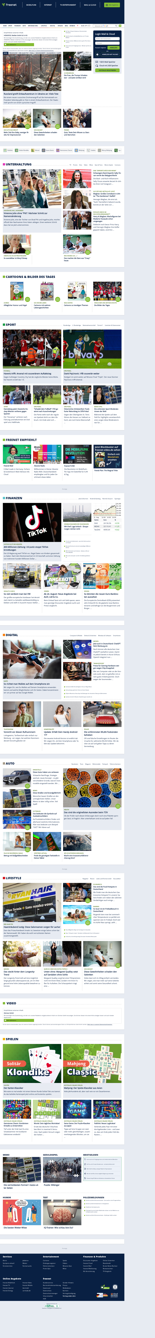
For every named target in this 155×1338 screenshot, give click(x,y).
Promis (75, 165)
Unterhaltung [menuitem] (33, 26)
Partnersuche (27, 1266)
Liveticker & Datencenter (113, 325)
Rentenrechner (108, 1268)
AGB (44, 1299)
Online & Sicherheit (90, 635)
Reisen (92, 878)
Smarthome (117, 635)
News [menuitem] (5, 26)
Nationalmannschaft (89, 325)
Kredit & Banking (95, 498)
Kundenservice (48, 1283)
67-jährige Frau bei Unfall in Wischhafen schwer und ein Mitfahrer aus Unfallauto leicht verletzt (102, 1211)
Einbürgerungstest (49, 1263)
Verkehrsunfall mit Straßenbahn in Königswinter (97, 1203)
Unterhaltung (19, 164)
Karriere (65, 1290)
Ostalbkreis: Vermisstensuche (93, 1207)
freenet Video (27, 1283)
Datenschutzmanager (50, 1293)
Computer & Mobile (76, 635)
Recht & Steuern (107, 498)
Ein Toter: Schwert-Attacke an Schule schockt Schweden (76, 31)
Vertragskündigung (69, 1293)
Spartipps (117, 498)
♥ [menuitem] (77, 25)
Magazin (88, 764)
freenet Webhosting (89, 1268)
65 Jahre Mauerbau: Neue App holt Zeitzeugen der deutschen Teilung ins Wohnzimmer (86, 693)
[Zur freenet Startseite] (9, 5)
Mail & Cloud (90, 5)
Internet (48, 5)
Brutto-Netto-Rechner (110, 1266)
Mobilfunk (31, 5)
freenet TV (6, 1285)
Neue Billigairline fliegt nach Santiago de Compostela (78, 930)
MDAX (96, 526)
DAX (96, 523)
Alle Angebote (113, 5)
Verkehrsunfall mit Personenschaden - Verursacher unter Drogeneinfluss (103, 1200)
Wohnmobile (96, 764)
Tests (81, 764)
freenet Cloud (87, 1263)
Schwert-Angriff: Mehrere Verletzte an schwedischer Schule (101, 1178)
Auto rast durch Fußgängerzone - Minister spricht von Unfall (78, 46)
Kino (80, 165)
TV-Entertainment (68, 5)
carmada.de (27, 1290)
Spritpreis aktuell (8, 1263)
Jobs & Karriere (83, 498)
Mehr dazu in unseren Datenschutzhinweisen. (41, 50)
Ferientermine (7, 1266)
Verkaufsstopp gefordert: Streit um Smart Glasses (77, 690)
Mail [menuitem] (66, 26)
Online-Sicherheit (109, 1260)
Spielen (12, 1039)
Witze (91, 165)
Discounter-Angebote (90, 1260)
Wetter (25, 1263)
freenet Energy (8, 1290)
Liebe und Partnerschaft (103, 878)
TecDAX (97, 530)
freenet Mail (87, 1266)
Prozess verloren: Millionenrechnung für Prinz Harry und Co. (78, 41)
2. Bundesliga (76, 325)
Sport (11, 325)
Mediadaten (67, 1288)
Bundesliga (66, 325)
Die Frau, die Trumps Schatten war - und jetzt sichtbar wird (100, 1164)
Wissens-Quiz (67, 1266)
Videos (65, 1263)
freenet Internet (8, 1288)
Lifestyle (13, 878)
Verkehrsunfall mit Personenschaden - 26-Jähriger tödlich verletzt (101, 1215)
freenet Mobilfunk (9, 1283)
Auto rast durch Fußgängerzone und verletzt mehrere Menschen (102, 1159)
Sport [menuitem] (10, 26)
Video (85, 165)
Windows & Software (104, 635)
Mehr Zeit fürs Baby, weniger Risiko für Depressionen (99, 1169)
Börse (5, 1260)
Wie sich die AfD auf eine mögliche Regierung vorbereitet (100, 1173)
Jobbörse (25, 1260)
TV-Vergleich (107, 1271)
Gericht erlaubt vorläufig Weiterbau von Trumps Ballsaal (77, 36)
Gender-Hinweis (68, 1283)
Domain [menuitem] (72, 26)
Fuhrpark (105, 764)
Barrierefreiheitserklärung (52, 1285)
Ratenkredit (107, 1263)
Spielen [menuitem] (60, 26)
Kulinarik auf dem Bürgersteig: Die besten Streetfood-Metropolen (81, 936)
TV (70, 165)
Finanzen (14, 498)
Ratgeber (85, 878)
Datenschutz (47, 1290)
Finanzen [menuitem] (17, 26)
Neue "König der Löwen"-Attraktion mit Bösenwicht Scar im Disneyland (82, 933)
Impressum (47, 1288)
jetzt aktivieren (11, 44)
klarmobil (26, 1288)
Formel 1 (100, 325)
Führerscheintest (115, 764)
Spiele (65, 1260)
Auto (10, 763)
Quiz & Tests (99, 165)
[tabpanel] (32, 78)
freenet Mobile (28, 1285)
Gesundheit (117, 878)
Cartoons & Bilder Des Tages (30, 277)
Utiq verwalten (48, 1296)
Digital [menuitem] (52, 26)
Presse (65, 1285)
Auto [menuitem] (24, 26)
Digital (12, 635)
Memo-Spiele (109, 165)
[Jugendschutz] (52, 1306)
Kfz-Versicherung (89, 1271)
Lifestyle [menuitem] (44, 26)
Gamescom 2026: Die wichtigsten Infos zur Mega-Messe (79, 686)
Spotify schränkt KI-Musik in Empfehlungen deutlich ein (79, 696)
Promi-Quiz (46, 1268)
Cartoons (118, 165)
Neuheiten (74, 764)
